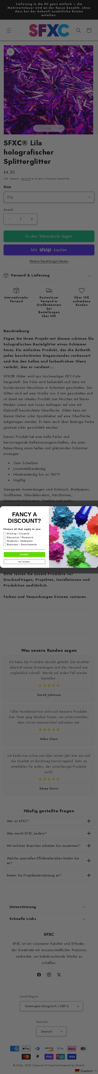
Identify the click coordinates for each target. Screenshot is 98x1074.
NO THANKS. (24, 562)
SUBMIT (24, 554)
